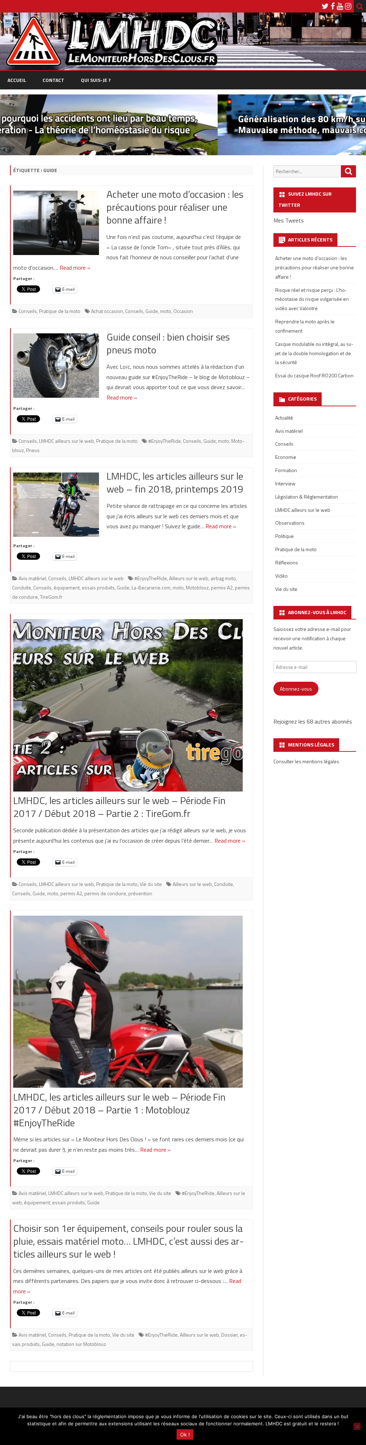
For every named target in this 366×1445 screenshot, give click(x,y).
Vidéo (281, 575)
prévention (140, 893)
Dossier (229, 1334)
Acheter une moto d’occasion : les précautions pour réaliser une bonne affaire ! (175, 206)
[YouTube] (340, 6)
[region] (183, 125)
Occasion (183, 311)
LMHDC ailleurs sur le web (66, 441)
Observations (290, 522)
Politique (284, 536)
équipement (67, 587)
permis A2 (222, 587)
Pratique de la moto (59, 311)
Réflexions (286, 562)
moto (165, 311)
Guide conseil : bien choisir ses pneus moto (168, 343)
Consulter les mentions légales (306, 761)
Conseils (28, 311)
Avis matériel (32, 578)
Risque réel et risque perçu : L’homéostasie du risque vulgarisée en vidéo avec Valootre (312, 299)
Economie (285, 457)
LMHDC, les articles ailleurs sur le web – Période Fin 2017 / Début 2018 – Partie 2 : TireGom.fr (119, 807)
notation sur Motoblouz (81, 1344)
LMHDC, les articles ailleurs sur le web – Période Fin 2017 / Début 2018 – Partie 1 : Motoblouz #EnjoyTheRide (119, 1109)
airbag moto (223, 578)
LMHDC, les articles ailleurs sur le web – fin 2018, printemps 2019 (175, 482)
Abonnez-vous (296, 688)
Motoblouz (197, 587)
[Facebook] (333, 6)
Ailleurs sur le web (188, 578)
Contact (53, 80)
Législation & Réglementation (306, 496)
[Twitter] (325, 6)
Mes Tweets (288, 220)
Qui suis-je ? (96, 80)
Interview (285, 483)
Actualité (284, 417)
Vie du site (151, 884)
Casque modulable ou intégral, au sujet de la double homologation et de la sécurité (314, 353)
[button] (183, 125)
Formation (286, 470)
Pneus (33, 450)
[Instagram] (348, 6)
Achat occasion (107, 311)
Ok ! (185, 1434)
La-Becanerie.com (151, 587)
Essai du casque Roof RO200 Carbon (314, 375)
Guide (151, 311)
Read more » (75, 267)
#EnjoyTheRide (164, 441)
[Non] (357, 1426)
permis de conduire (105, 893)
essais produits (98, 587)
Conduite (21, 587)
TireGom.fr (51, 597)
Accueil (17, 80)
